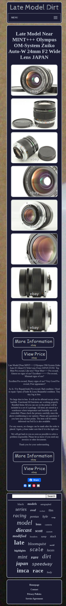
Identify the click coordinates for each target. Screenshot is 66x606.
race (38, 570)
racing (19, 515)
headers (33, 536)
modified (19, 536)
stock (53, 536)
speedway (42, 564)
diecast (24, 530)
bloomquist (37, 543)
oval (33, 510)
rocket (42, 511)
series (21, 509)
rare (34, 557)
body (49, 572)
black (21, 504)
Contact (34, 589)
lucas (50, 550)
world (52, 545)
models (32, 504)
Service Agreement (34, 598)
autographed (46, 504)
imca (23, 570)
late (19, 542)
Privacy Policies (34, 594)
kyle (45, 516)
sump (43, 536)
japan (22, 563)
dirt (46, 556)
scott (39, 531)
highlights (20, 550)
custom (49, 531)
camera (48, 524)
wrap (54, 517)
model (24, 522)
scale (36, 549)
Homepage (34, 585)
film (51, 510)
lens (38, 524)
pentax (34, 516)
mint (22, 557)
